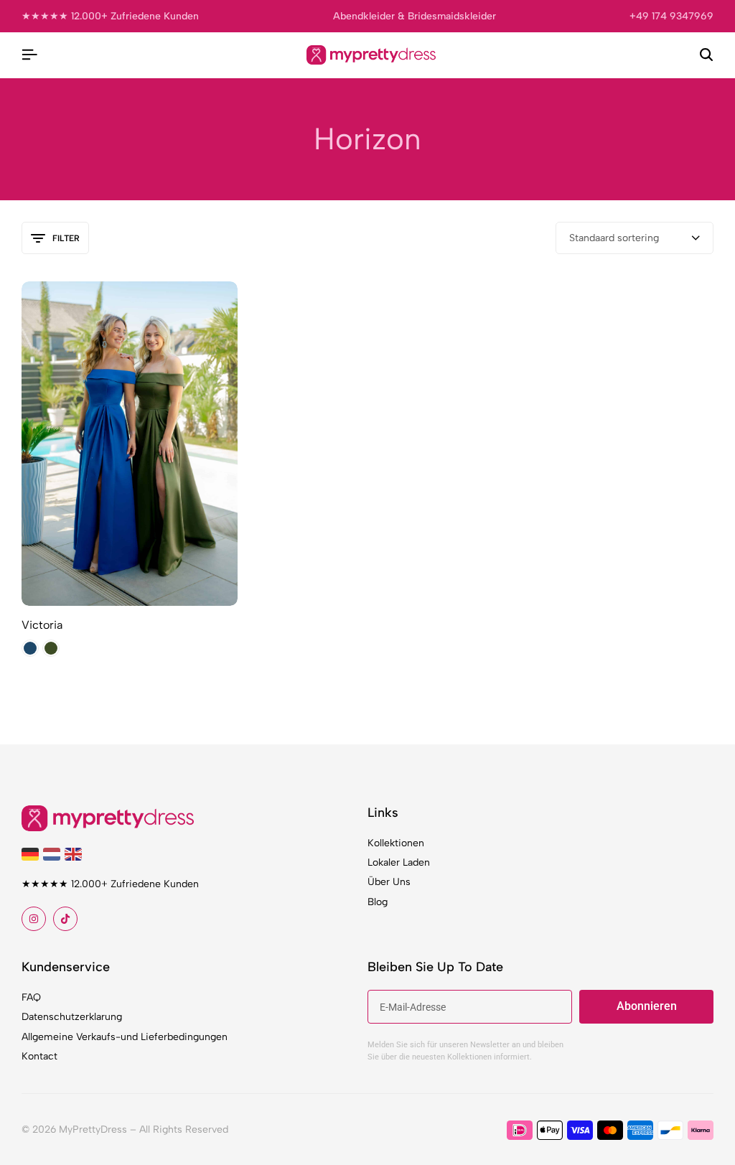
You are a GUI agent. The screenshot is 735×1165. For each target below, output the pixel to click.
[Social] (34, 919)
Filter (66, 238)
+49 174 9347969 (671, 16)
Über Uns (389, 882)
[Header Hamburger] (29, 55)
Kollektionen (396, 843)
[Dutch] (54, 853)
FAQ (31, 997)
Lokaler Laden (399, 862)
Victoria (42, 625)
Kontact (39, 1056)
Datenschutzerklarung (72, 1017)
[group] (130, 443)
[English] (75, 853)
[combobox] (634, 238)
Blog (378, 902)
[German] (32, 853)
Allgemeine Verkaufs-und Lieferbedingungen (125, 1037)
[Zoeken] (706, 55)
